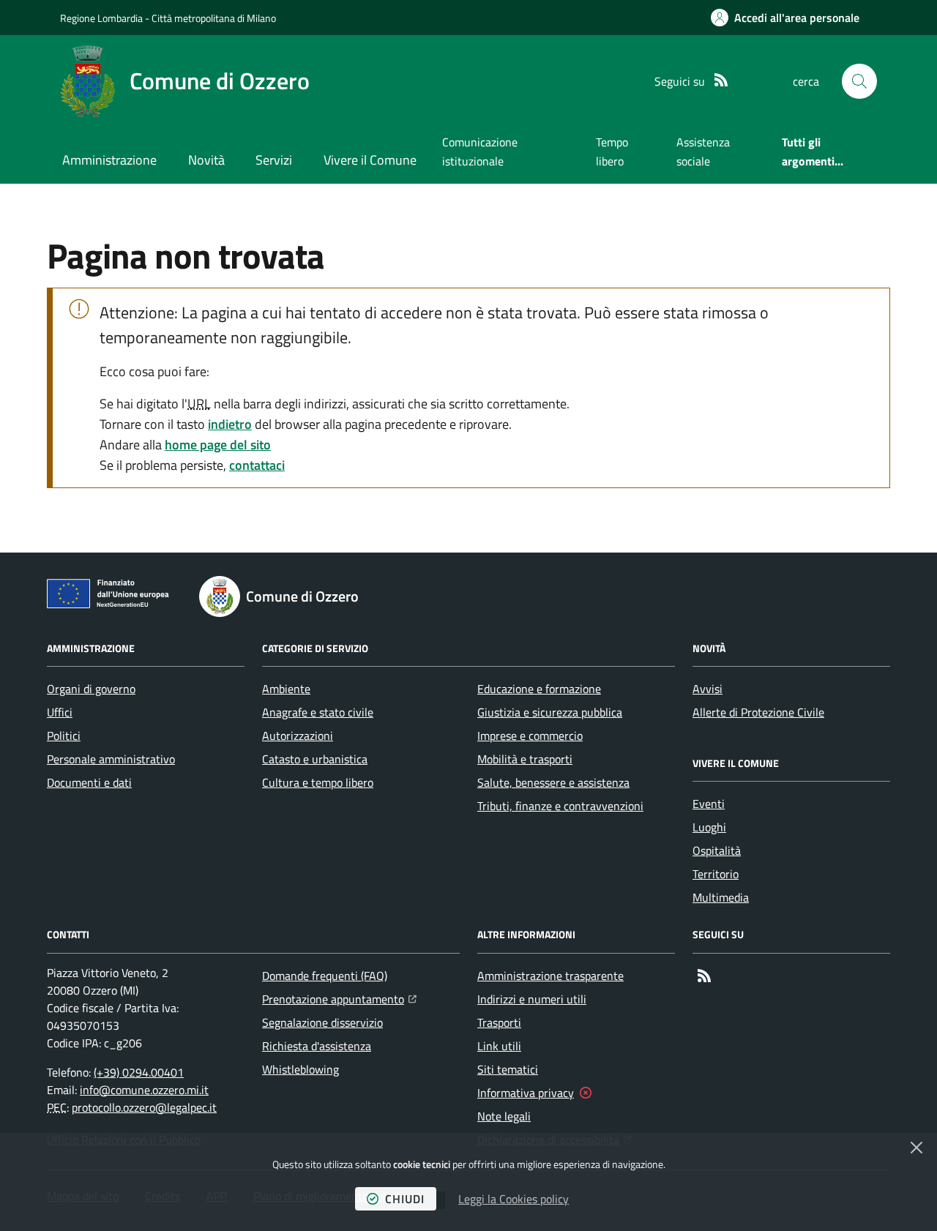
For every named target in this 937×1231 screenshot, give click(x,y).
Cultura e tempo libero (317, 782)
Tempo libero (612, 151)
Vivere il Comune (370, 160)
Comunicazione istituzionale (480, 151)
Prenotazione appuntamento (339, 998)
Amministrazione (109, 160)
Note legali (504, 1116)
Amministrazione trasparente (550, 975)
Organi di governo (91, 688)
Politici (64, 735)
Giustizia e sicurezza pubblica (549, 712)
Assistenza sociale (703, 151)
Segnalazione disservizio (322, 1022)
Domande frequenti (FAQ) (324, 975)
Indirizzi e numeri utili (531, 999)
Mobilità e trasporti (524, 759)
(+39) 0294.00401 (139, 1072)
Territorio (716, 874)
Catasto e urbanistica (314, 759)
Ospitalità (717, 850)
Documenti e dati (89, 782)
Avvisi (708, 688)
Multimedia (721, 897)
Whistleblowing (300, 1069)
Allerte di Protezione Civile (758, 712)
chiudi (405, 1199)
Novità (206, 160)
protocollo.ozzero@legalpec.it (144, 1107)
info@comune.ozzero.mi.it (144, 1090)
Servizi (273, 160)
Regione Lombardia (101, 18)
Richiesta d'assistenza (316, 1046)
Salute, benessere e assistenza (553, 782)
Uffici (59, 712)
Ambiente (286, 688)
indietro (230, 424)
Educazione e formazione (539, 688)
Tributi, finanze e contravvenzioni (560, 806)
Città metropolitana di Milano (214, 18)
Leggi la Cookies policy (513, 1199)
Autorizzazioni (297, 735)
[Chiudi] (916, 1147)
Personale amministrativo (111, 759)
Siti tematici (507, 1069)
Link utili (499, 1046)
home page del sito (218, 444)
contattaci (257, 465)
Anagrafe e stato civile (317, 712)
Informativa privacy (525, 1092)
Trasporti (499, 1022)
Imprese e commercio (530, 735)
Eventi (709, 803)
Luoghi (709, 827)
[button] (859, 81)
